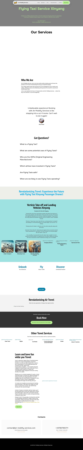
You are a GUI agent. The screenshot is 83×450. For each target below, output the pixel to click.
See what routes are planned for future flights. (41, 322)
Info (47, 2)
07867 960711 (42, 21)
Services (42, 2)
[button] (41, 144)
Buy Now (19, 406)
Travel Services (53, 2)
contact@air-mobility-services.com (21, 428)
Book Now (66, 2)
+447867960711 (62, 428)
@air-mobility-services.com (44, 22)
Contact (60, 2)
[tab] (41, 144)
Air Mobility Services (23, 2)
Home (38, 2)
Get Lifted (41, 289)
